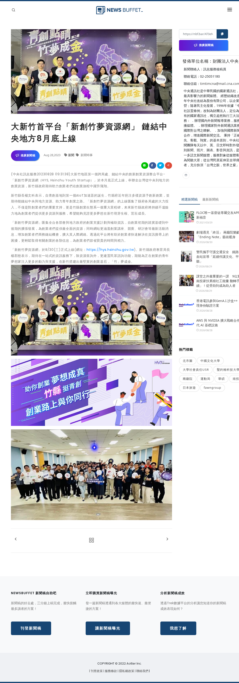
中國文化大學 (210, 361)
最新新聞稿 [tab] (210, 199)
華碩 (221, 379)
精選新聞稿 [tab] (189, 199)
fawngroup (212, 387)
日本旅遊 (189, 387)
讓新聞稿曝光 (107, 628)
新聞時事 (86, 155)
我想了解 (178, 628)
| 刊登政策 (96, 671)
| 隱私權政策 (126, 671)
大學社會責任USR (196, 369)
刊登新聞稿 (31, 628)
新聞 (71, 155)
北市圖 (188, 361)
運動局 (205, 379)
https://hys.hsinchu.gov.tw (110, 249)
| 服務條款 (110, 671)
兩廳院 (188, 379)
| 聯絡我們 (142, 671)
